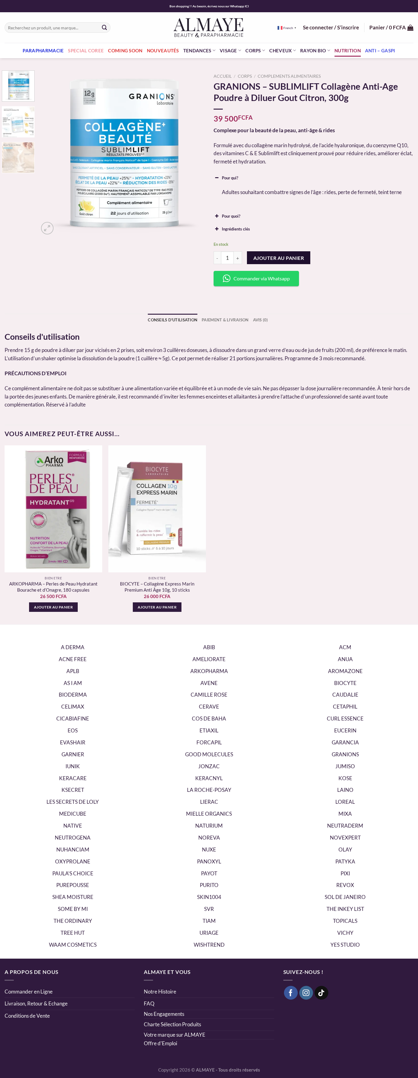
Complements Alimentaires (289, 76)
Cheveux (280, 50)
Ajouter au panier (278, 258)
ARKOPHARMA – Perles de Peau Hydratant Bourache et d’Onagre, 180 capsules (53, 587)
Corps (253, 50)
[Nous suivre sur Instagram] (306, 993)
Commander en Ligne (29, 991)
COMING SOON (125, 50)
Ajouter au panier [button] (53, 607)
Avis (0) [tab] (260, 319)
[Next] (193, 153)
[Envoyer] (104, 27)
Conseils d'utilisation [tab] (172, 319)
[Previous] (49, 153)
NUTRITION (347, 50)
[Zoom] (47, 228)
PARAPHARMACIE (43, 50)
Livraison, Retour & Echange (37, 1003)
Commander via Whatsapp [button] (261, 278)
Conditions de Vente (27, 1015)
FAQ (149, 1003)
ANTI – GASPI (380, 50)
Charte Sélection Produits (172, 1024)
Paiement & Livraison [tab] (225, 319)
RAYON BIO (313, 50)
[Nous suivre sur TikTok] (322, 993)
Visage (228, 50)
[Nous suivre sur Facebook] (291, 993)
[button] (313, 178)
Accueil (223, 76)
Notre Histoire (160, 991)
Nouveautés (163, 50)
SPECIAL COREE (86, 50)
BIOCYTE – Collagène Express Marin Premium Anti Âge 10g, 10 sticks (157, 587)
